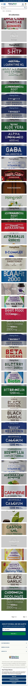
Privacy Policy (18, 673)
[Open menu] (2, 4)
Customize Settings (14, 679)
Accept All (14, 682)
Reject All (14, 676)
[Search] (25, 7)
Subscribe (13, 633)
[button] (23, 4)
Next (24, 616)
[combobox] (12, 7)
